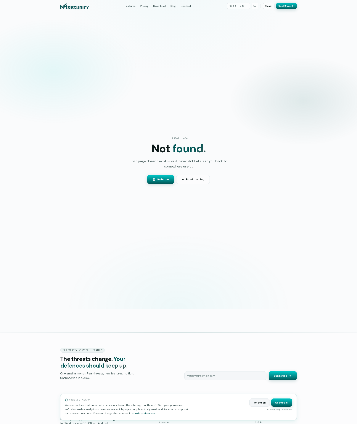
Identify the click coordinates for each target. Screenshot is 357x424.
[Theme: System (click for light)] (255, 6)
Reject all (259, 402)
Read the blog (195, 179)
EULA (258, 422)
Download (159, 6)
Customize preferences (279, 409)
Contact (186, 6)
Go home (163, 179)
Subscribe (280, 375)
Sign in (268, 5)
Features (130, 6)
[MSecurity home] (74, 6)
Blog (173, 6)
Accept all (281, 402)
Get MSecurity (286, 5)
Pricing (144, 6)
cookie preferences (144, 413)
